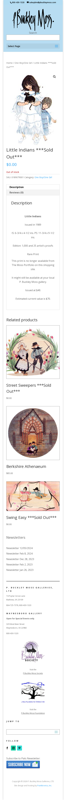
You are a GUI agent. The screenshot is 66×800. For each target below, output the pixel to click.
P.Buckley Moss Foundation (33, 713)
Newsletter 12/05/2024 (19, 548)
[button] (54, 76)
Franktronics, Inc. (44, 785)
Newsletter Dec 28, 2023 (20, 559)
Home (9, 62)
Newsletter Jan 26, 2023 (19, 570)
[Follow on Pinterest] (19, 748)
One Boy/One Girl (23, 62)
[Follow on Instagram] (13, 748)
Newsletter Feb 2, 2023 (19, 564)
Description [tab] (17, 187)
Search (33, 32)
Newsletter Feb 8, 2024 (19, 553)
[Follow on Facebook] (7, 748)
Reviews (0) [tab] (16, 192)
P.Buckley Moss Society (33, 673)
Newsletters (15, 537)
